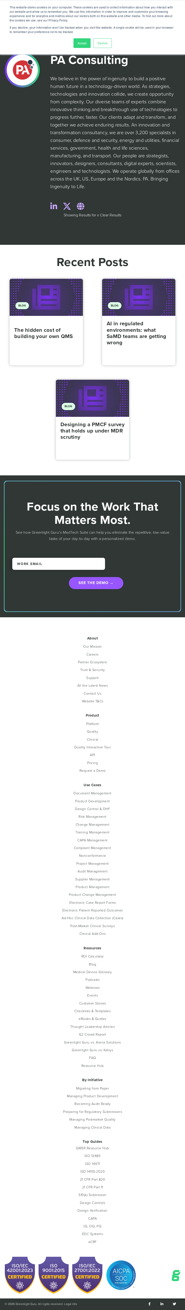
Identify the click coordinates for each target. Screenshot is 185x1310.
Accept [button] (82, 43)
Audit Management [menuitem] (92, 871)
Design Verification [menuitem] (92, 1210)
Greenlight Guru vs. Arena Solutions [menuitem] (92, 1042)
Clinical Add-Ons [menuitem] (92, 933)
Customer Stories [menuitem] (92, 1003)
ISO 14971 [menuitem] (92, 1163)
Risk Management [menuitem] (92, 816)
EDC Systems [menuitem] (92, 1234)
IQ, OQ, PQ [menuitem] (92, 1226)
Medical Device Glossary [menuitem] (92, 972)
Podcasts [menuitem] (92, 979)
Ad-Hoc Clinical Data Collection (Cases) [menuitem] (92, 918)
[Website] (80, 207)
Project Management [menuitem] (92, 863)
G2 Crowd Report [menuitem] (92, 1034)
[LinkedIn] (53, 207)
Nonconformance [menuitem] (92, 855)
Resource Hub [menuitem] (92, 1065)
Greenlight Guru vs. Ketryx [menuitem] (92, 1050)
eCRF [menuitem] (92, 1241)
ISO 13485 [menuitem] (93, 1155)
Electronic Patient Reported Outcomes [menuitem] (92, 910)
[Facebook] (149, 1304)
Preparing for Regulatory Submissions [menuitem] (92, 1111)
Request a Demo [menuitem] (92, 770)
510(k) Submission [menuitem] (92, 1194)
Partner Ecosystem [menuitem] (92, 662)
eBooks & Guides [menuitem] (92, 1018)
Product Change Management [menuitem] (92, 894)
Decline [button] (103, 43)
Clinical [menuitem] (92, 739)
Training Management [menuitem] (92, 832)
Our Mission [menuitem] (92, 646)
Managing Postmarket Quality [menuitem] (92, 1119)
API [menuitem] (92, 755)
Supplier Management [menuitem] (92, 879)
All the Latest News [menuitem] (92, 685)
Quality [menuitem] (92, 731)
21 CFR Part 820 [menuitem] (92, 1179)
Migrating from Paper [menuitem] (92, 1088)
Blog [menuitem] (92, 964)
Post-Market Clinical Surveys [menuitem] (92, 926)
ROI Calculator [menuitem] (92, 956)
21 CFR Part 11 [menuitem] (92, 1187)
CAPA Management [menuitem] (92, 840)
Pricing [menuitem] (92, 762)
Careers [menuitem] (92, 654)
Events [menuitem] (92, 995)
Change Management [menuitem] (93, 824)
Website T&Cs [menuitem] (92, 701)
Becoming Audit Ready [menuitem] (92, 1103)
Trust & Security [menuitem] (92, 669)
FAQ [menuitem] (92, 1057)
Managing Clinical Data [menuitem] (92, 1127)
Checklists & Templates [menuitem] (92, 1011)
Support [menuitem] (92, 677)
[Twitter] (67, 207)
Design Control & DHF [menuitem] (92, 808)
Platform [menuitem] (92, 723)
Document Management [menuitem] (92, 793)
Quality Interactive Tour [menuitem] (92, 747)
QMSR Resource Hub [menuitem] (92, 1148)
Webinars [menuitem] (93, 987)
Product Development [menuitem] (92, 801)
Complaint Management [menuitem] (92, 848)
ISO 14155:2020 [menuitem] (92, 1171)
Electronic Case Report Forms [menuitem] (92, 902)
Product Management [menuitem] (92, 887)
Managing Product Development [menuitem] (92, 1096)
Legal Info (70, 1304)
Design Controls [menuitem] (92, 1202)
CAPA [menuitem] (92, 1218)
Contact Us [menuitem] (92, 693)
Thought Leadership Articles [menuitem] (92, 1026)
